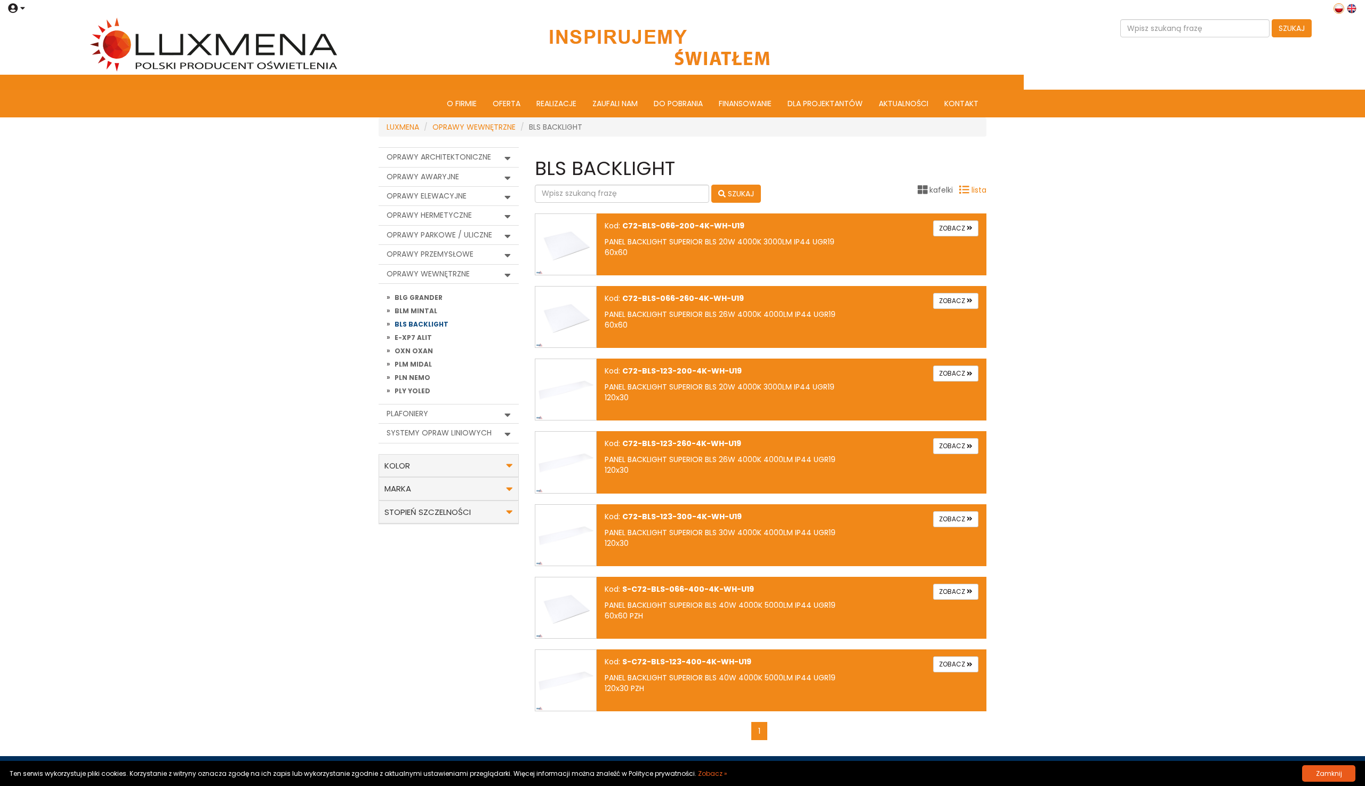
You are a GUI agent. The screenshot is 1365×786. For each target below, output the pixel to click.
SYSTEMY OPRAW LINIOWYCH (439, 432)
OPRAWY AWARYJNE (423, 176)
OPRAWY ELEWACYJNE (427, 195)
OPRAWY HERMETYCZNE (429, 215)
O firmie (462, 103)
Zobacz (953, 228)
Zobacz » (712, 773)
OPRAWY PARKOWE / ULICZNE (439, 234)
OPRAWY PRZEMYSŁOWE (430, 254)
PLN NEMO (412, 377)
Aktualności (903, 103)
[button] (16, 8)
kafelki (941, 190)
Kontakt (961, 103)
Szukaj (1292, 28)
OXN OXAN (414, 350)
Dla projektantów (825, 103)
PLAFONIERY (407, 413)
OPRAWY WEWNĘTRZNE (474, 127)
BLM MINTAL (416, 310)
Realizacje (556, 103)
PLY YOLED (412, 390)
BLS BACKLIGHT (421, 324)
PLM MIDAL (413, 364)
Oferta (506, 103)
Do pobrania (678, 103)
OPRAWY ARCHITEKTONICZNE (439, 157)
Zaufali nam (615, 103)
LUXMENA (403, 127)
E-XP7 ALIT (413, 337)
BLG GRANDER (419, 297)
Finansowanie (745, 103)
